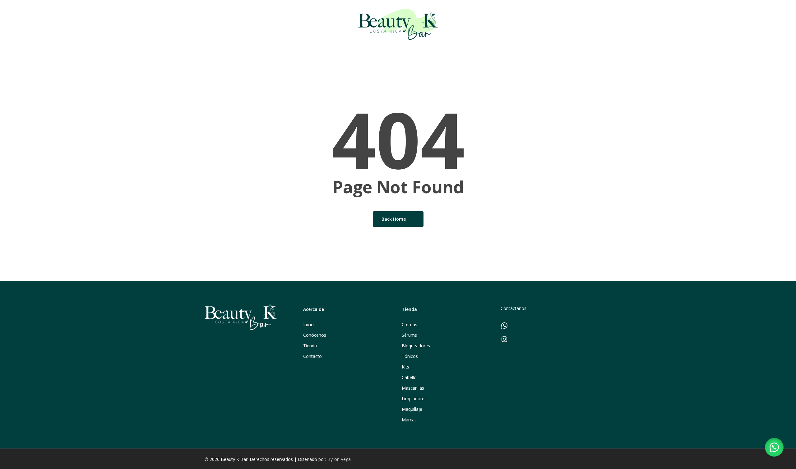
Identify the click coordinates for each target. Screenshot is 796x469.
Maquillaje (412, 409)
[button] (774, 447)
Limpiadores (414, 398)
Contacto (312, 356)
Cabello (409, 377)
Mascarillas (413, 388)
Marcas (409, 420)
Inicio (308, 324)
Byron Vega (339, 459)
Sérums (409, 335)
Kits (405, 367)
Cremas (409, 324)
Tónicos (410, 356)
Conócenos (314, 335)
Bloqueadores (416, 346)
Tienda (310, 346)
